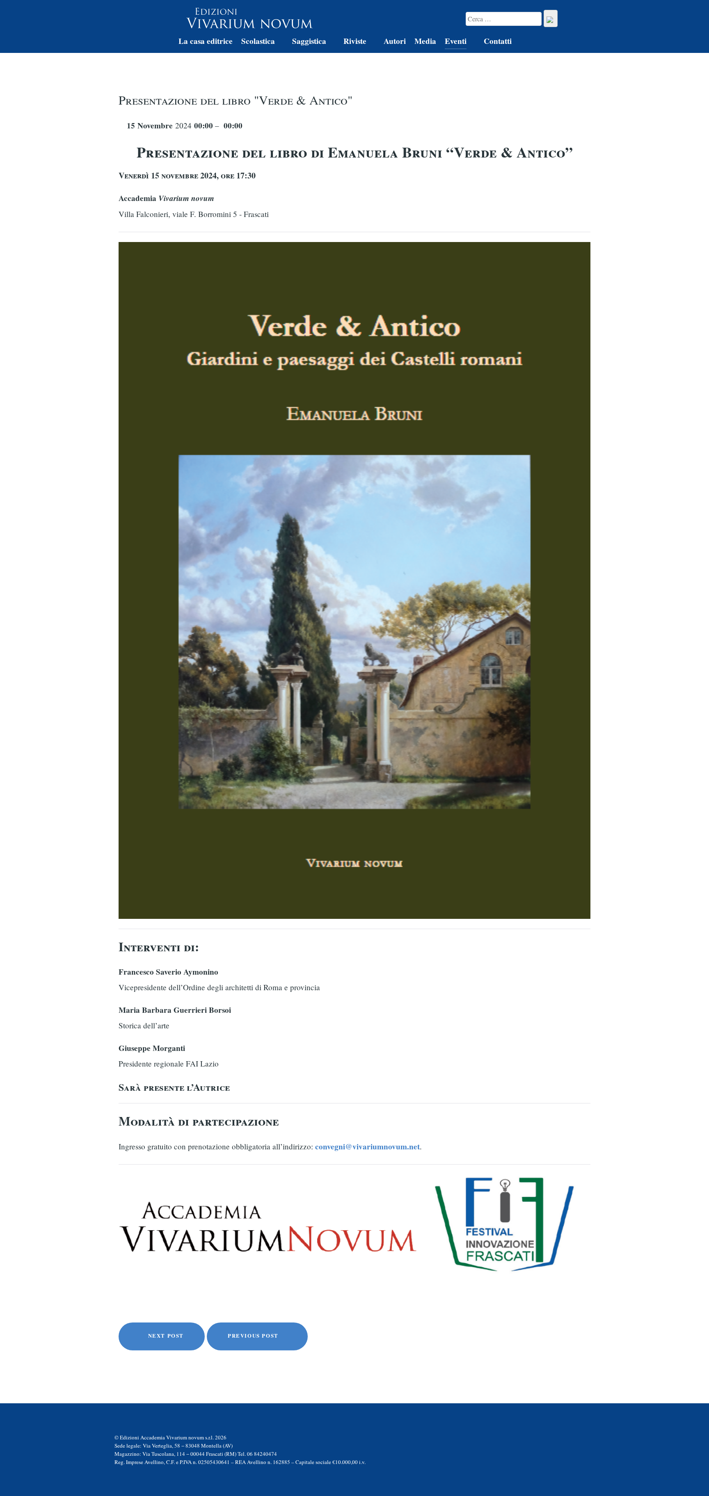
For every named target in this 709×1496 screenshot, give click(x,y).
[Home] (161, 42)
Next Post (165, 1335)
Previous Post (254, 1335)
